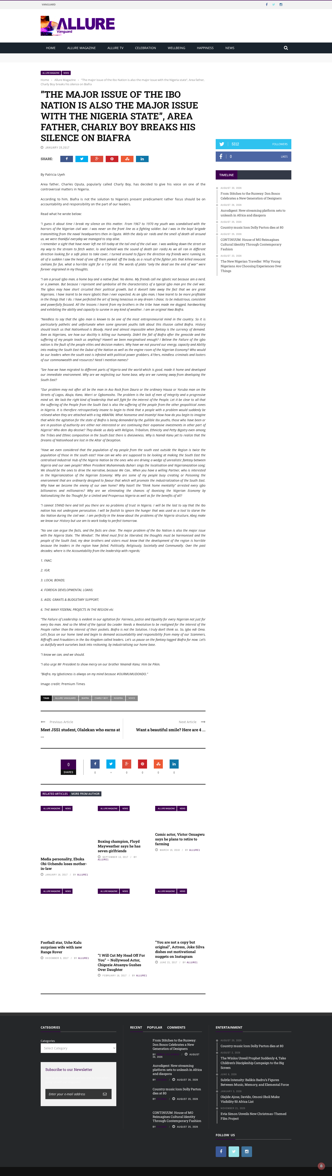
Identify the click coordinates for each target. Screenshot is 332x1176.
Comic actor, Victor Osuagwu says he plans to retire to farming (180, 839)
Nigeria (118, 698)
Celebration (145, 48)
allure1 (82, 874)
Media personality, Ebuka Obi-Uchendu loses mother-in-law (64, 864)
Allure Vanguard (65, 698)
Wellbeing (176, 48)
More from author (85, 794)
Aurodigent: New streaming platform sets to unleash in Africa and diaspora (93, 60)
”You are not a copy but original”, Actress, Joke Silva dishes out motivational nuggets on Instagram (179, 949)
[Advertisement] (254, 99)
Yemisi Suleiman (168, 1054)
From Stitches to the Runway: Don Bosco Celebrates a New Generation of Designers (99, 55)
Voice (132, 698)
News (229, 48)
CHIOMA (162, 1079)
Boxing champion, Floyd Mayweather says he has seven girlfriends (119, 846)
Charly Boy (101, 698)
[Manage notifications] (321, 1166)
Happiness (205, 48)
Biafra (85, 698)
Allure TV (115, 48)
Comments (176, 1027)
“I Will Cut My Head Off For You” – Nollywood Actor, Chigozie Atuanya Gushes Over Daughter (121, 962)
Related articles (55, 794)
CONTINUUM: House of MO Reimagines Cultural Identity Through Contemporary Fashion (177, 1116)
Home (51, 48)
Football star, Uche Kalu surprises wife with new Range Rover (61, 947)
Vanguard (49, 4)
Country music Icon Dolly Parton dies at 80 (177, 1091)
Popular (154, 1027)
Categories (48, 1041)
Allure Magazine (81, 48)
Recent (136, 1027)
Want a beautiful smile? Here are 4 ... (171, 729)
